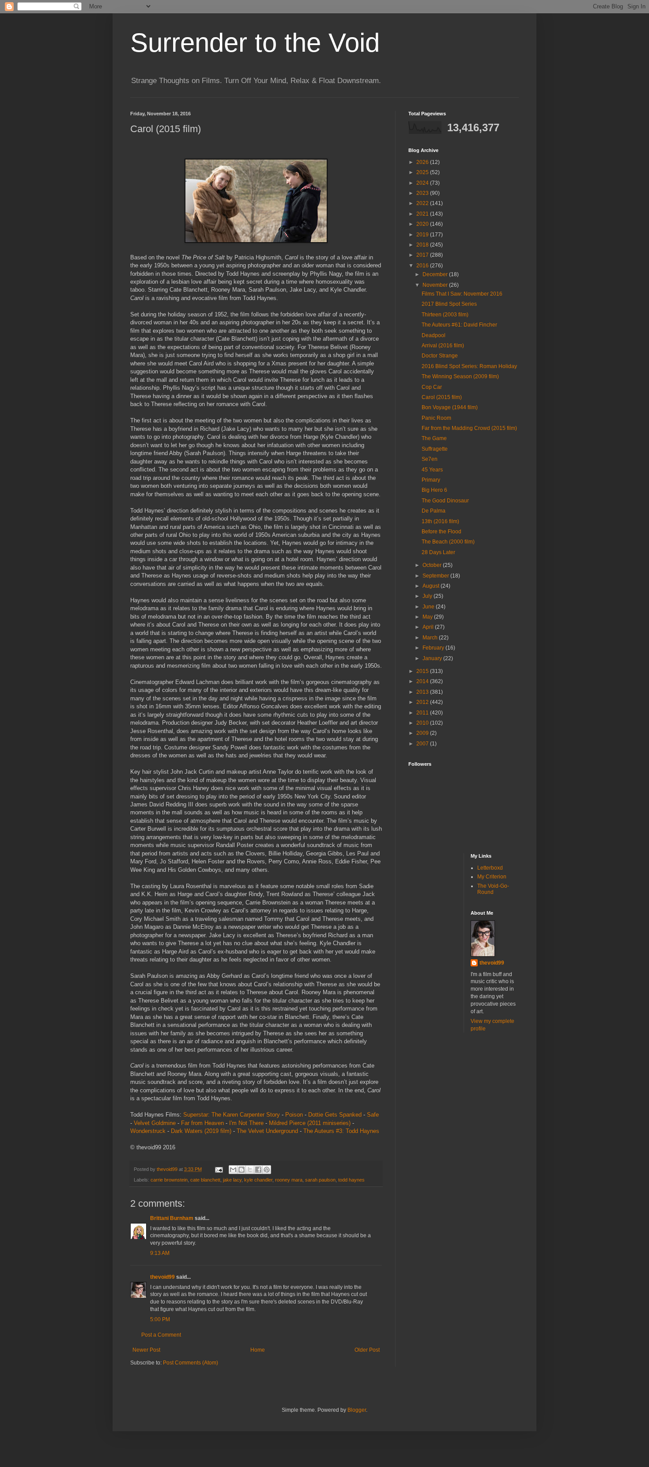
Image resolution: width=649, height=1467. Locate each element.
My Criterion (491, 877)
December (436, 274)
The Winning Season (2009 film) (460, 376)
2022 (423, 203)
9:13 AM (160, 1253)
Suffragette (435, 449)
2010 (423, 723)
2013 (423, 692)
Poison (294, 1114)
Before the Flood (441, 531)
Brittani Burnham (171, 1218)
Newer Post (146, 1350)
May (428, 617)
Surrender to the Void (255, 42)
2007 (423, 744)
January (433, 658)
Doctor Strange (440, 356)
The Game (434, 438)
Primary (431, 480)
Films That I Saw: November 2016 (462, 294)
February (434, 648)
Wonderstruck (148, 1131)
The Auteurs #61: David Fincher (459, 325)
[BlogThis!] (241, 1169)
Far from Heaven (202, 1123)
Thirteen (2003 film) (445, 315)
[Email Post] (218, 1169)
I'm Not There (246, 1123)
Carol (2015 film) (442, 397)
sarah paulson (320, 1179)
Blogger (356, 1410)
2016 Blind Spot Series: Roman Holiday (469, 366)
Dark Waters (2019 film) (201, 1131)
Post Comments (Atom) (190, 1363)
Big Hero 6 (434, 490)
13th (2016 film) (440, 521)
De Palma (433, 511)
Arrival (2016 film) (443, 345)
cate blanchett (205, 1179)
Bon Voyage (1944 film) (450, 407)
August (432, 586)
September (436, 576)
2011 (423, 713)
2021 (423, 214)
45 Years (432, 470)
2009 (423, 733)
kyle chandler (258, 1179)
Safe (373, 1114)
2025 (423, 172)
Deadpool (433, 335)
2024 (423, 183)
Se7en (430, 459)
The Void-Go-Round (493, 889)
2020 (423, 224)
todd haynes (351, 1179)
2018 (423, 245)
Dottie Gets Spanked (335, 1114)
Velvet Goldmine (155, 1123)
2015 (423, 671)
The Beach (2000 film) (448, 542)
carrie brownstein (169, 1179)
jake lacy (232, 1179)
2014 (423, 681)
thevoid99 (162, 1277)
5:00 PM (160, 1319)
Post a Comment (161, 1335)
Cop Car (432, 387)
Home (257, 1350)
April (429, 627)
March (431, 638)
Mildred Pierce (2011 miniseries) (310, 1123)
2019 (423, 235)
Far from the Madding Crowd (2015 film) (469, 428)
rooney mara (288, 1179)
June (429, 607)
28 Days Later (438, 552)
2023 (423, 193)
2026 (423, 162)
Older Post (367, 1350)
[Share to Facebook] (258, 1169)
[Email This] (233, 1169)
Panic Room (436, 418)
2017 (423, 255)
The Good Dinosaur (445, 501)
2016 (423, 265)
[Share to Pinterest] (266, 1169)
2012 (423, 702)
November (436, 285)
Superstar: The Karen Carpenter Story (231, 1114)
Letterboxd (490, 868)
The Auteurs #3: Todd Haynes (341, 1131)
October (433, 565)
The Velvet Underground (267, 1131)
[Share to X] (249, 1169)
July (428, 596)
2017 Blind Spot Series (449, 304)
